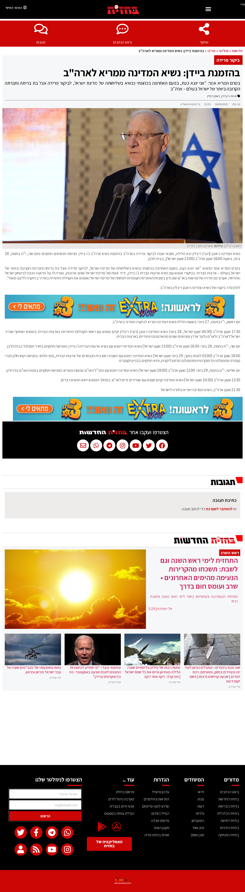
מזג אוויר (198, 827)
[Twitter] (21, 832)
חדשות (237, 50)
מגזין (201, 799)
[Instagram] (67, 849)
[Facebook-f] (36, 832)
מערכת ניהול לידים (121, 799)
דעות (200, 806)
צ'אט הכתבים (122, 42)
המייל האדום (160, 813)
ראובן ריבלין (213, 96)
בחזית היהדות (229, 827)
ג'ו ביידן (225, 96)
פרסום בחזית (125, 791)
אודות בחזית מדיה (156, 834)
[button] (208, 9)
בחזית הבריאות (228, 806)
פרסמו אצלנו (160, 820)
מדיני (211, 50)
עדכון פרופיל (160, 791)
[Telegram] (52, 832)
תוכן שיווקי (197, 834)
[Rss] (36, 849)
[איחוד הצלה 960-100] (119, 317)
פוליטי (223, 50)
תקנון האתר (161, 827)
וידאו (201, 791)
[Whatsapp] (67, 832)
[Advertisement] (122, 729)
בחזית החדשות (228, 799)
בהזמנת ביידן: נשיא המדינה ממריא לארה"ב (151, 72)
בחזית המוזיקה (228, 834)
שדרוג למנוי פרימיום (155, 806)
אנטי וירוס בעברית (122, 806)
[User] (21, 849)
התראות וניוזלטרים (156, 799)
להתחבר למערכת (219, 508)
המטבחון (198, 820)
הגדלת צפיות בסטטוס (119, 813)
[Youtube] (52, 849)
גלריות (200, 813)
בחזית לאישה (229, 820)
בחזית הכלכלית (228, 813)
